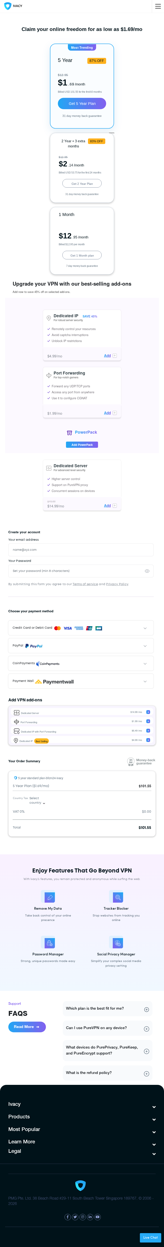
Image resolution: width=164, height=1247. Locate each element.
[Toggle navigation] (158, 6)
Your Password (19, 561)
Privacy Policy (117, 584)
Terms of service (85, 584)
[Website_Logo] (12, 6)
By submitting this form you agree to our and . (68, 584)
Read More (24, 1026)
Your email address (23, 539)
